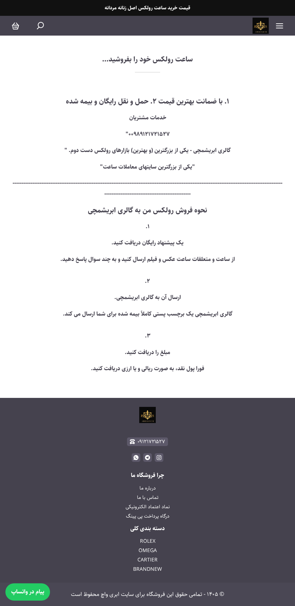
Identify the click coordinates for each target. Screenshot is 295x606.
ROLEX (147, 541)
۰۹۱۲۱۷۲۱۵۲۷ (151, 441)
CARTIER (147, 560)
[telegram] (147, 457)
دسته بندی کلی (147, 528)
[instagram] (159, 457)
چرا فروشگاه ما (147, 475)
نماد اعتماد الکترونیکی (148, 507)
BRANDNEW (147, 569)
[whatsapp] (136, 457)
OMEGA (148, 551)
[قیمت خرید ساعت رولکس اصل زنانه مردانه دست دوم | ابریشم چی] (261, 26)
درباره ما (148, 488)
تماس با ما (147, 497)
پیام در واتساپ (27, 591)
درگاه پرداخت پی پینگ (147, 516)
